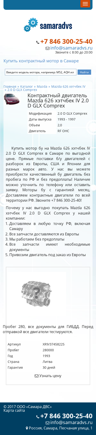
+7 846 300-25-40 (66, 41)
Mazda (42, 86)
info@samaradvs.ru (71, 48)
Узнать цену (49, 375)
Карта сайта (14, 410)
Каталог (26, 86)
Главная (9, 86)
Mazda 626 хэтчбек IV (68, 86)
